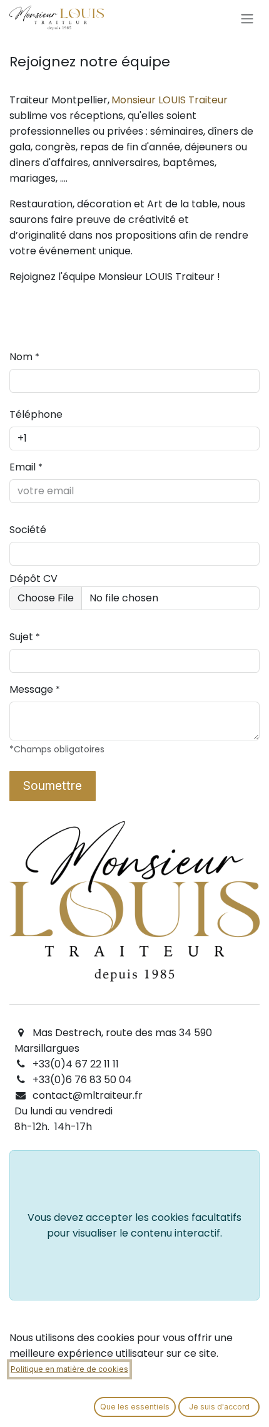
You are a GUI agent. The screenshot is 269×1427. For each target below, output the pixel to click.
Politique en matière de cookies (69, 1369)
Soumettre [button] (52, 785)
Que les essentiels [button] (135, 1406)
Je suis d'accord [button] (219, 1406)
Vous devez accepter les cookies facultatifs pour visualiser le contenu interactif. (134, 1225)
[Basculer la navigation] (247, 18)
